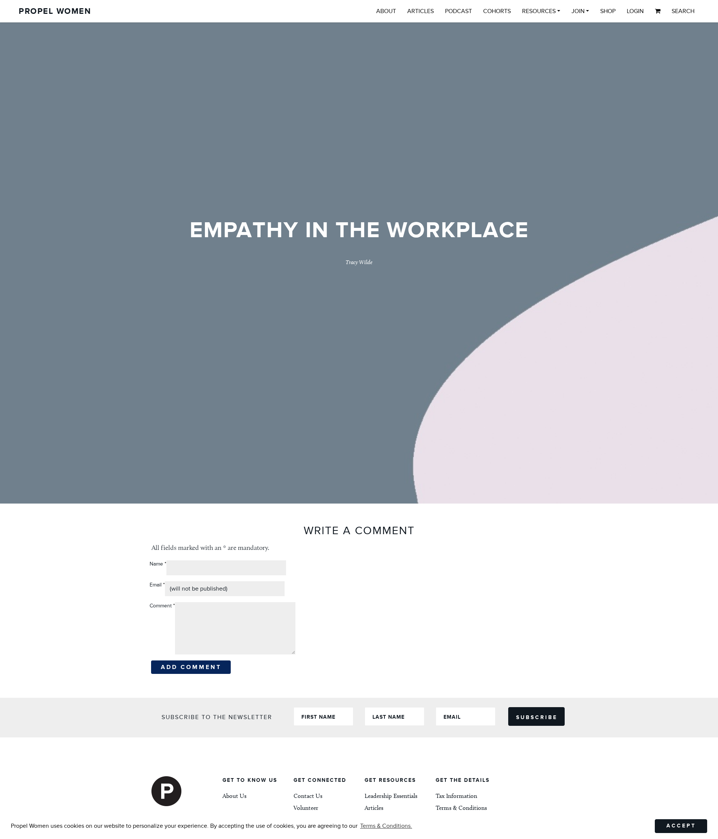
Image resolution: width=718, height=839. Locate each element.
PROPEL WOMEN (55, 11)
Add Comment (191, 667)
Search (683, 11)
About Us (234, 795)
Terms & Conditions (461, 807)
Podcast (458, 11)
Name (156, 564)
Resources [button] (539, 11)
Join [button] (577, 11)
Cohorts (497, 11)
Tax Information (456, 795)
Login (635, 11)
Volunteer (306, 807)
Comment (162, 606)
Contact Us (308, 795)
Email (157, 585)
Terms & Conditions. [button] (386, 826)
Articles (420, 11)
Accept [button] (681, 826)
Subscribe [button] (537, 717)
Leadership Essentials (391, 795)
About (386, 11)
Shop (608, 11)
